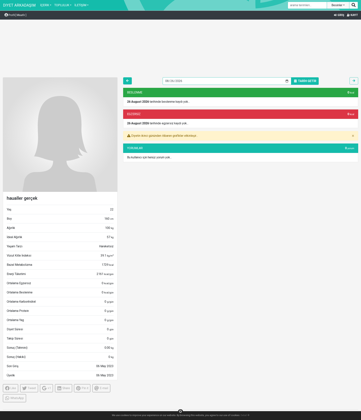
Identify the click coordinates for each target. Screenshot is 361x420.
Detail (244, 415)
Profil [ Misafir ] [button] (17, 15)
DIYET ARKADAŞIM (19, 5)
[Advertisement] (180, 49)
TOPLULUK (61, 5)
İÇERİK (44, 5)
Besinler (337, 5)
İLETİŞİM (80, 5)
